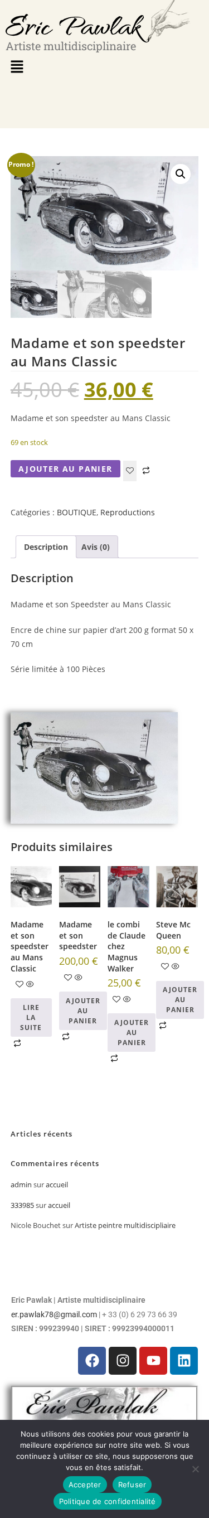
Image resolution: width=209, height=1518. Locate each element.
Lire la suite (31, 1017)
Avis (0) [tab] (95, 547)
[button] (17, 67)
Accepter (85, 1484)
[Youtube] (153, 1361)
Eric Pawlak (73, 24)
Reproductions (127, 512)
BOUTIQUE (76, 512)
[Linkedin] (184, 1361)
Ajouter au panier (65, 468)
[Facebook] (92, 1361)
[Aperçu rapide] (30, 984)
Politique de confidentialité (107, 1501)
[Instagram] (123, 1361)
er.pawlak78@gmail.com (54, 1314)
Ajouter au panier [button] (83, 1011)
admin (21, 1184)
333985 (22, 1205)
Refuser (132, 1484)
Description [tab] (46, 547)
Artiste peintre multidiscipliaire (125, 1225)
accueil (57, 1184)
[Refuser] (195, 1469)
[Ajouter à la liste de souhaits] (130, 471)
